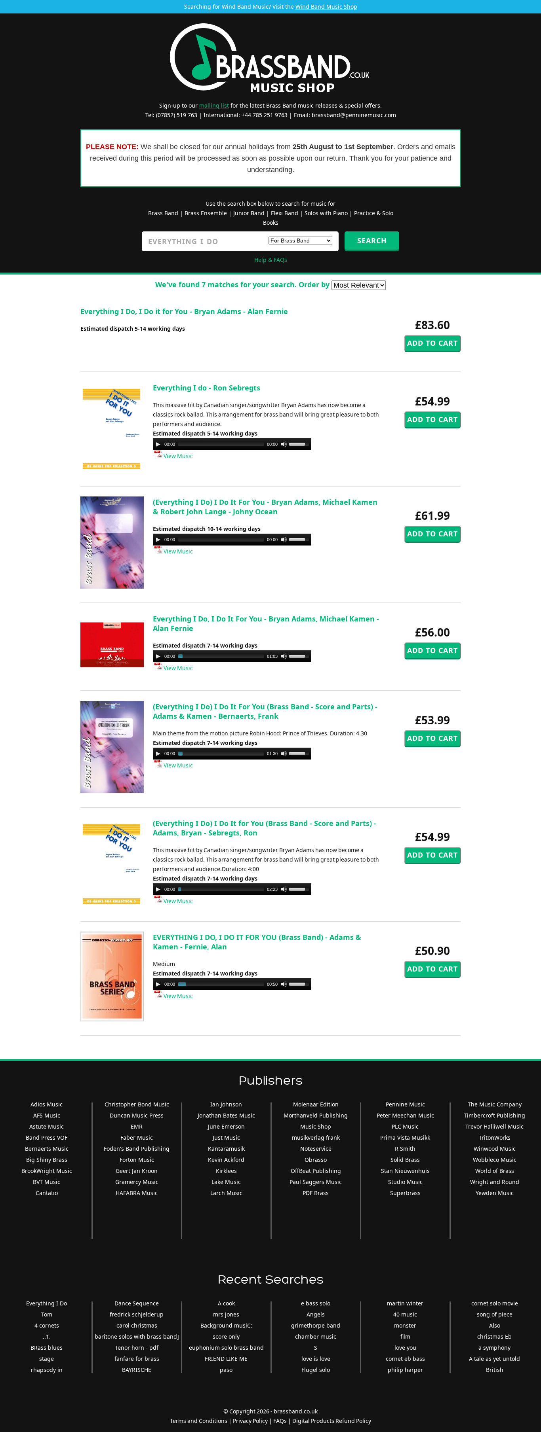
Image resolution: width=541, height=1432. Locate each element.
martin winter (405, 1303)
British (494, 1369)
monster (405, 1325)
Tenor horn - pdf (136, 1347)
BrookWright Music (46, 1170)
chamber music (315, 1336)
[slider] (300, 443)
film (405, 1336)
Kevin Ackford (226, 1159)
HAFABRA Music (137, 1193)
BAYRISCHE (136, 1369)
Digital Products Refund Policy (331, 1420)
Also (494, 1325)
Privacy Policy (250, 1420)
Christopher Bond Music (137, 1104)
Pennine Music (405, 1104)
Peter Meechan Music (405, 1115)
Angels (316, 1314)
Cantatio (47, 1193)
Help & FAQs (270, 259)
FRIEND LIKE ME (226, 1358)
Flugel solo (315, 1369)
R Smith (405, 1148)
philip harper (405, 1369)
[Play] (158, 444)
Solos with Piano (326, 213)
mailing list (214, 105)
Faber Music (136, 1137)
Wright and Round (494, 1182)
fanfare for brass (136, 1358)
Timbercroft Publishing (494, 1115)
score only (226, 1336)
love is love (315, 1358)
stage (46, 1358)
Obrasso (316, 1159)
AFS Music (46, 1115)
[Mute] (284, 444)
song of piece (494, 1314)
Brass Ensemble (206, 213)
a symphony (494, 1347)
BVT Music (46, 1182)
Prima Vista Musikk (405, 1137)
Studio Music (405, 1182)
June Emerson (226, 1126)
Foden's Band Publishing (137, 1148)
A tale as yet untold (494, 1358)
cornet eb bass (405, 1358)
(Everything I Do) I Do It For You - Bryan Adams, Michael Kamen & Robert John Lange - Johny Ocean (265, 506)
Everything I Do (46, 1303)
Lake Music (226, 1182)
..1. (47, 1336)
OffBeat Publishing (316, 1170)
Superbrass (405, 1193)
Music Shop (315, 1126)
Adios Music (46, 1104)
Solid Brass (405, 1159)
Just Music (226, 1137)
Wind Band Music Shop (326, 6)
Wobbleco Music (494, 1159)
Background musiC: (226, 1325)
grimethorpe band (315, 1325)
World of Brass (494, 1170)
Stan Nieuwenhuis (405, 1170)
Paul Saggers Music (316, 1182)
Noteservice (315, 1148)
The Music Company (495, 1104)
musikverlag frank (316, 1137)
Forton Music (137, 1159)
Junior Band (249, 213)
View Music (177, 456)
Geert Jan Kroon (137, 1170)
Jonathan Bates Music (226, 1115)
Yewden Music (495, 1193)
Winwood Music (495, 1148)
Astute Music (46, 1126)
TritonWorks (495, 1137)
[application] (232, 444)
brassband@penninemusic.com (354, 115)
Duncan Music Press (137, 1115)
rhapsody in (47, 1369)
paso (226, 1369)
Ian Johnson (226, 1104)
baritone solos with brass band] (137, 1336)
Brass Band (163, 213)
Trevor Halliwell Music (494, 1126)
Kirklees (226, 1170)
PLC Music (405, 1126)
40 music (405, 1314)
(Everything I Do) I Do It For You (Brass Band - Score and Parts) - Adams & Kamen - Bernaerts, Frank (265, 711)
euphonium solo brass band (226, 1347)
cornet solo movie (494, 1303)
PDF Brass (316, 1193)
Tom (46, 1314)
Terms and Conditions (198, 1420)
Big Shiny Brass (46, 1159)
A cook (226, 1303)
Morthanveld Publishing (316, 1115)
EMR (137, 1126)
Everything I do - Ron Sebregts (206, 387)
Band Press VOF (46, 1137)
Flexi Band (284, 213)
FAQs (280, 1420)
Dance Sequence (136, 1303)
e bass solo (315, 1303)
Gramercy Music (136, 1182)
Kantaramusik (226, 1148)
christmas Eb (494, 1336)
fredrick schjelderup (137, 1314)
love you (405, 1347)
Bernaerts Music (47, 1148)
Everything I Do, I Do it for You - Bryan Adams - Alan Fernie (184, 311)
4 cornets (46, 1325)
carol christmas (136, 1325)
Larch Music (226, 1193)
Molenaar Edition (316, 1104)
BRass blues (46, 1347)
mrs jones (226, 1314)
